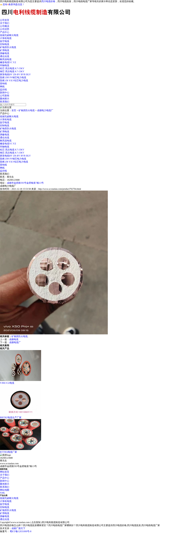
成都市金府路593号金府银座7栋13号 (25, 183)
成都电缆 (13, 339)
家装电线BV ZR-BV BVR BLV (15, 74)
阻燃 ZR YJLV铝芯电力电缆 (14, 80)
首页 (14, 110)
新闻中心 (4, 92)
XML (2, 493)
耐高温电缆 (6, 59)
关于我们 (4, 23)
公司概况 (4, 26)
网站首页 (4, 472)
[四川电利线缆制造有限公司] (92, 12)
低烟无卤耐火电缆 (9, 35)
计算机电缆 (6, 38)
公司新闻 (4, 95)
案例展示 (4, 98)
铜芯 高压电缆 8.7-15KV (12, 71)
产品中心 (4, 32)
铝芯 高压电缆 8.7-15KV (12, 68)
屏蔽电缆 (4, 53)
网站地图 (4, 490)
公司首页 (4, 20)
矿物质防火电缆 (8, 47)
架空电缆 (4, 41)
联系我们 (4, 101)
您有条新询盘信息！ (14, 4)
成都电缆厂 (15, 342)
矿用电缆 (4, 50)
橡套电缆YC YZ (8, 62)
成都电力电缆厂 (45, 110)
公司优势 (4, 29)
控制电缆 (4, 44)
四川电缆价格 (48, 1)
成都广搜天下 (18, 528)
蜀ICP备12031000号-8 (20, 531)
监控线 (3, 89)
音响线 (3, 83)
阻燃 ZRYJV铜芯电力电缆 (13, 77)
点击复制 (36, 522)
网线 (2, 86)
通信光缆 (4, 56)
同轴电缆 (4, 65)
